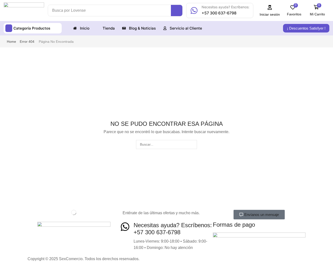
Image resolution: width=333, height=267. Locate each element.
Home (11, 41)
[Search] (176, 10)
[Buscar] (192, 144)
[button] (270, 10)
